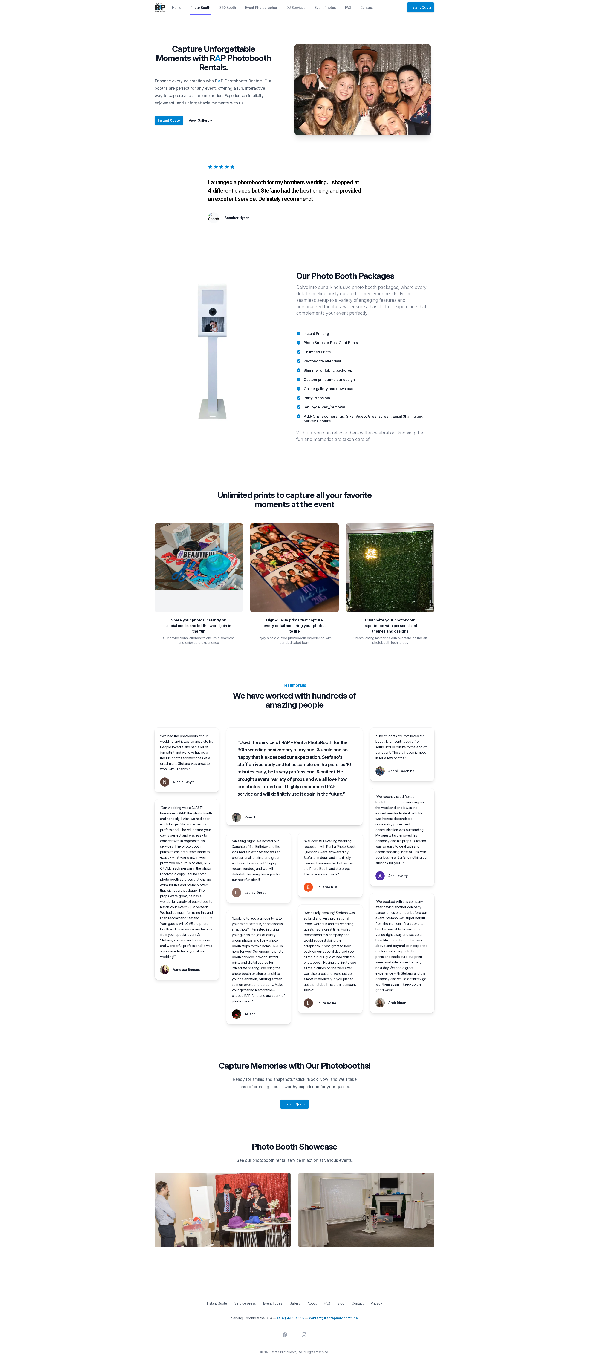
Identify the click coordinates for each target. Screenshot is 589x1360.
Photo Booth (200, 7)
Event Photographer (261, 7)
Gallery (295, 1303)
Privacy (376, 1303)
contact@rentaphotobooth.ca (333, 1318)
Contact (366, 7)
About (312, 1303)
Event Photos (325, 7)
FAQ (348, 7)
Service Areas (245, 1303)
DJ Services (296, 7)
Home (176, 7)
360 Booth (227, 7)
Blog (341, 1303)
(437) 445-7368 (290, 1318)
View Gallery (200, 120)
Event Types (272, 1303)
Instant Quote (421, 7)
